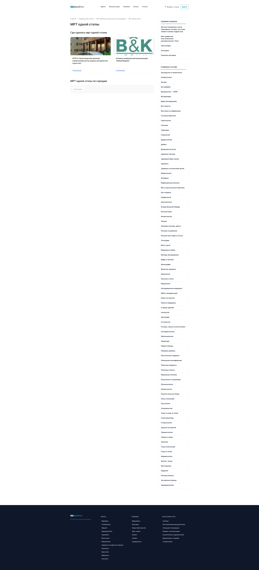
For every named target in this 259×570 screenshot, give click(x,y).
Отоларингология (167, 332)
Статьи (145, 7)
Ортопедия (165, 317)
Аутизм (164, 82)
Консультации (114, 7)
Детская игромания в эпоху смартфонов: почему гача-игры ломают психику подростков (173, 29)
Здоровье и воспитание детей (172, 168)
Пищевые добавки (168, 351)
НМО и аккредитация (169, 293)
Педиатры (104, 521)
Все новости (165, 106)
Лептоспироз (166, 46)
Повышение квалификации (171, 360)
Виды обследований (169, 101)
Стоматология (166, 423)
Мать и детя (165, 245)
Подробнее (76, 70)
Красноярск (78, 89)
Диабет (164, 144)
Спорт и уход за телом (169, 413)
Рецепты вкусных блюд (170, 394)
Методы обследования (170, 255)
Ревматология (166, 389)
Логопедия (165, 240)
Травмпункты (137, 541)
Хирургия (164, 471)
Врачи (103, 7)
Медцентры (136, 521)
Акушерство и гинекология (171, 73)
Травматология (167, 432)
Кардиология (166, 197)
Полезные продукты (169, 365)
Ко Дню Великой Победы (170, 207)
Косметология (166, 216)
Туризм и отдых (167, 437)
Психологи (105, 548)
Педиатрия (165, 341)
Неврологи (105, 555)
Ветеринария (166, 96)
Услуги (136, 7)
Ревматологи (105, 541)
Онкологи (104, 559)
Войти (184, 7)
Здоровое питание (168, 154)
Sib (76, 515)
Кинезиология (166, 202)
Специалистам (166, 408)
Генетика (164, 125)
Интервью (165, 178)
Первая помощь (167, 346)
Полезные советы (168, 370)
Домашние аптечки (168, 149)
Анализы (166, 521)
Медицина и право (168, 250)
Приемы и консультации (171, 531)
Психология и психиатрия (171, 380)
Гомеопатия (165, 135)
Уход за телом (166, 451)
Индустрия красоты (139, 528)
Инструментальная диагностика (174, 524)
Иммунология (166, 173)
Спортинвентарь (167, 418)
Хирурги (104, 528)
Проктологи (105, 538)
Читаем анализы (167, 475)
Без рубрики (165, 87)
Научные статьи (167, 279)
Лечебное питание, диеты (171, 226)
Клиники (126, 7)
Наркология (165, 274)
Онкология (165, 312)
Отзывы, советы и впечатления (173, 327)
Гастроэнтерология (168, 116)
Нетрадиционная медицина (171, 288)
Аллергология (166, 77)
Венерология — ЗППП (169, 92)
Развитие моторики (168, 55)
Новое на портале (168, 298)
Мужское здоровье (168, 269)
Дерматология (166, 140)
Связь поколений (167, 399)
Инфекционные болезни (170, 183)
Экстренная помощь (169, 480)
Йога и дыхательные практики (172, 188)
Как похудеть (166, 192)
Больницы (135, 524)
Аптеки (134, 535)
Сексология (165, 403)
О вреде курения (167, 308)
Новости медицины (168, 303)
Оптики (134, 538)
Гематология (166, 120)
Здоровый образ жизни (170, 159)
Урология (164, 442)
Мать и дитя (136, 531)
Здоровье (164, 164)
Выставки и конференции (171, 111)
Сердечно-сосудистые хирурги (112, 545)
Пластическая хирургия (170, 356)
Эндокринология (167, 485)
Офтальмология (167, 336)
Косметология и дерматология (173, 535)
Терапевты (105, 535)
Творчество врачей (168, 428)
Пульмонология (167, 384)
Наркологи (105, 552)
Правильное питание (169, 375)
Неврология (165, 284)
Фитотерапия (166, 466)
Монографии (166, 264)
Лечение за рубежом (169, 231)
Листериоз (165, 51)
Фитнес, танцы (166, 461)
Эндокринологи (106, 531)
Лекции (164, 221)
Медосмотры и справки (171, 538)
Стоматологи (105, 524)
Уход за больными (168, 447)
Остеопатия (165, 322)
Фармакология (166, 456)
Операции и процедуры (171, 528)
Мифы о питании (167, 260)
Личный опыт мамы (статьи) (172, 236)
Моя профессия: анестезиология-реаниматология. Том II (170, 38)
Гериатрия (165, 130)
